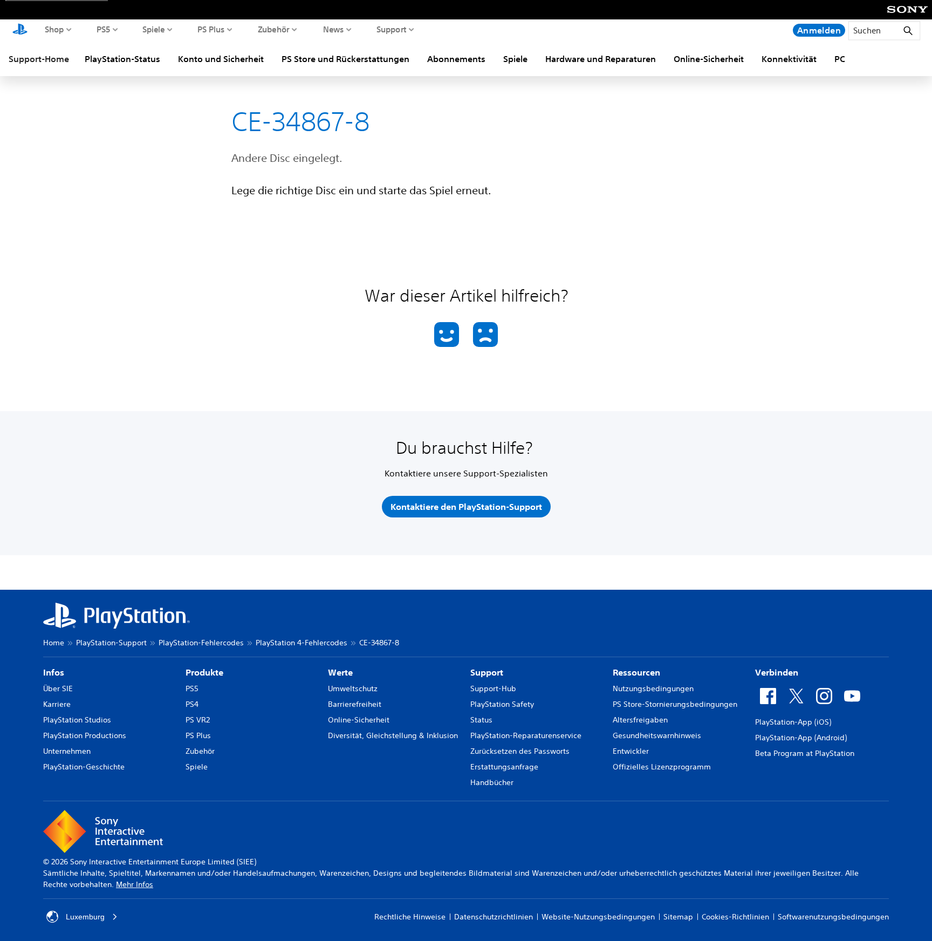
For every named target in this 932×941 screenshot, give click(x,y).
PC (839, 58)
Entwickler (631, 751)
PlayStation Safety (502, 704)
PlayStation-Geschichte (84, 767)
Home (53, 642)
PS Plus (211, 29)
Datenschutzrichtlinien (493, 917)
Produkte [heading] (204, 672)
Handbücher (491, 782)
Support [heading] (486, 672)
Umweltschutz (353, 688)
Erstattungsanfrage (504, 767)
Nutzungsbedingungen (653, 688)
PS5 (104, 29)
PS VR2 (198, 720)
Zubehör (274, 29)
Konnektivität (789, 58)
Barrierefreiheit (354, 704)
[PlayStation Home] (20, 30)
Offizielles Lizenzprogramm (662, 767)
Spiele (153, 29)
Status (481, 720)
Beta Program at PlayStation (804, 753)
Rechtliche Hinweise (410, 917)
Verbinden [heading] (776, 672)
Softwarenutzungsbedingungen (833, 917)
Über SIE (58, 688)
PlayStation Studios (77, 720)
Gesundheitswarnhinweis (657, 735)
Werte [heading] (340, 672)
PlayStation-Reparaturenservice (525, 735)
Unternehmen (67, 751)
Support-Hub (493, 688)
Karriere (57, 704)
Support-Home (39, 58)
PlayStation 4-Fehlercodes (301, 642)
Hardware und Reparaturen (600, 58)
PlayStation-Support (111, 642)
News (333, 29)
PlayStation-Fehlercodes (201, 642)
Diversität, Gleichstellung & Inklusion (393, 735)
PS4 (192, 704)
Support (391, 29)
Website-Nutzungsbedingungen (598, 917)
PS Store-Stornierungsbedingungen (675, 704)
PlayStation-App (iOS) (793, 722)
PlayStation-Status (122, 58)
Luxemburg (85, 916)
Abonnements (456, 58)
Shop (54, 29)
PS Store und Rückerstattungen (345, 58)
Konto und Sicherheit (221, 58)
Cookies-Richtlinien (735, 917)
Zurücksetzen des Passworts (520, 751)
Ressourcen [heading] (636, 672)
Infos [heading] (53, 672)
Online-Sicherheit (709, 58)
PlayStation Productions (84, 735)
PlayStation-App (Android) (801, 737)
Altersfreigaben (640, 720)
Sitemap (678, 917)
